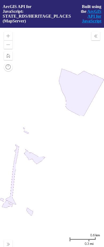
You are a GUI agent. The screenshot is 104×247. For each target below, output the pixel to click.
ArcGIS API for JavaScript (91, 16)
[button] (8, 36)
